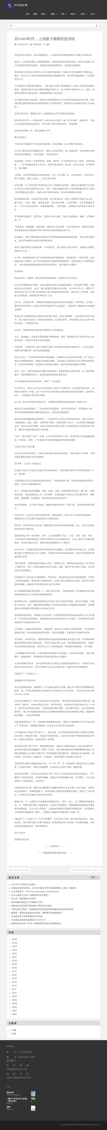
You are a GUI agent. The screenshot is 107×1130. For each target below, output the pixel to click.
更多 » (94, 877)
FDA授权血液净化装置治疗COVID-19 (28, 920)
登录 (14, 1033)
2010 (14, 992)
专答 (62, 14)
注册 (14, 1030)
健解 (53, 14)
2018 (14, 967)
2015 (14, 978)
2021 (14, 957)
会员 (92, 14)
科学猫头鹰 (37, 44)
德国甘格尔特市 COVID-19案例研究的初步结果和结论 (36, 923)
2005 (14, 1000)
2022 (14, 953)
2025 (14, 942)
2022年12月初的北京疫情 (23, 884)
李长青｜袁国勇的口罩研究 (23, 898)
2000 (14, 1007)
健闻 (35, 14)
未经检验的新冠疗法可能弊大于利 (26, 902)
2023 (14, 950)
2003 (14, 1003)
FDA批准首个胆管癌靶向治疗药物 (26, 916)
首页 (27, 14)
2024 (14, 946)
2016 (14, 975)
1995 (14, 1014)
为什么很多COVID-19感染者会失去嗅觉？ (30, 895)
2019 (14, 964)
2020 (14, 960)
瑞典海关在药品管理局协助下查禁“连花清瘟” (31, 905)
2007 (14, 996)
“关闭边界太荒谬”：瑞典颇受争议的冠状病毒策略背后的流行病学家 (42, 909)
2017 (14, 971)
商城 (82, 14)
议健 (43, 14)
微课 (72, 14)
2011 (14, 989)
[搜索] (96, 25)
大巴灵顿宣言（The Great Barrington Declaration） (36, 891)
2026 (14, 939)
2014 (14, 982)
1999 (14, 1010)
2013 (14, 985)
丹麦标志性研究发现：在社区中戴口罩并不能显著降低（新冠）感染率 (43, 888)
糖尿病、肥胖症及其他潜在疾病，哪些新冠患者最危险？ (37, 912)
